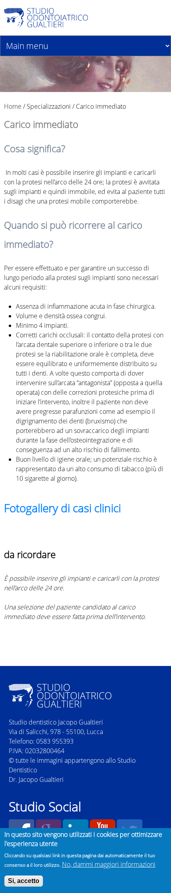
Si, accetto (23, 880)
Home (12, 106)
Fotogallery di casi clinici (62, 507)
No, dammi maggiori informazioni (108, 864)
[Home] (64, 17)
